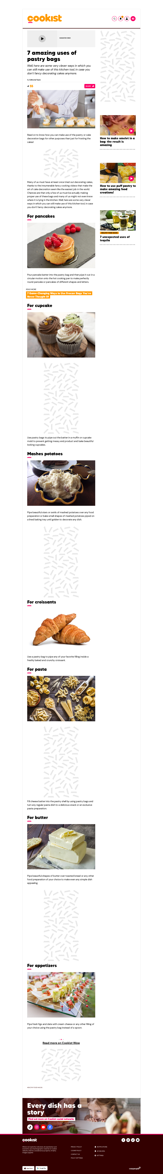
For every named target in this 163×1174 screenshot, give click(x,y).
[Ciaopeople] (135, 1168)
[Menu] (133, 18)
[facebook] (50, 1127)
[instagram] (36, 1127)
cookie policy (76, 1151)
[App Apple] (28, 1168)
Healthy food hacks (34, 1087)
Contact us (75, 1154)
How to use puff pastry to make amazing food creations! (118, 189)
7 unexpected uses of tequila (115, 238)
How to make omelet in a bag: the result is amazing (117, 142)
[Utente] (126, 18)
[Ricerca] (114, 18)
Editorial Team (35, 80)
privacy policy (76, 1147)
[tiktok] (30, 1127)
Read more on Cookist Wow (61, 1043)
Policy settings (77, 1158)
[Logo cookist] (44, 18)
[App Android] (41, 1168)
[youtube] (43, 1127)
